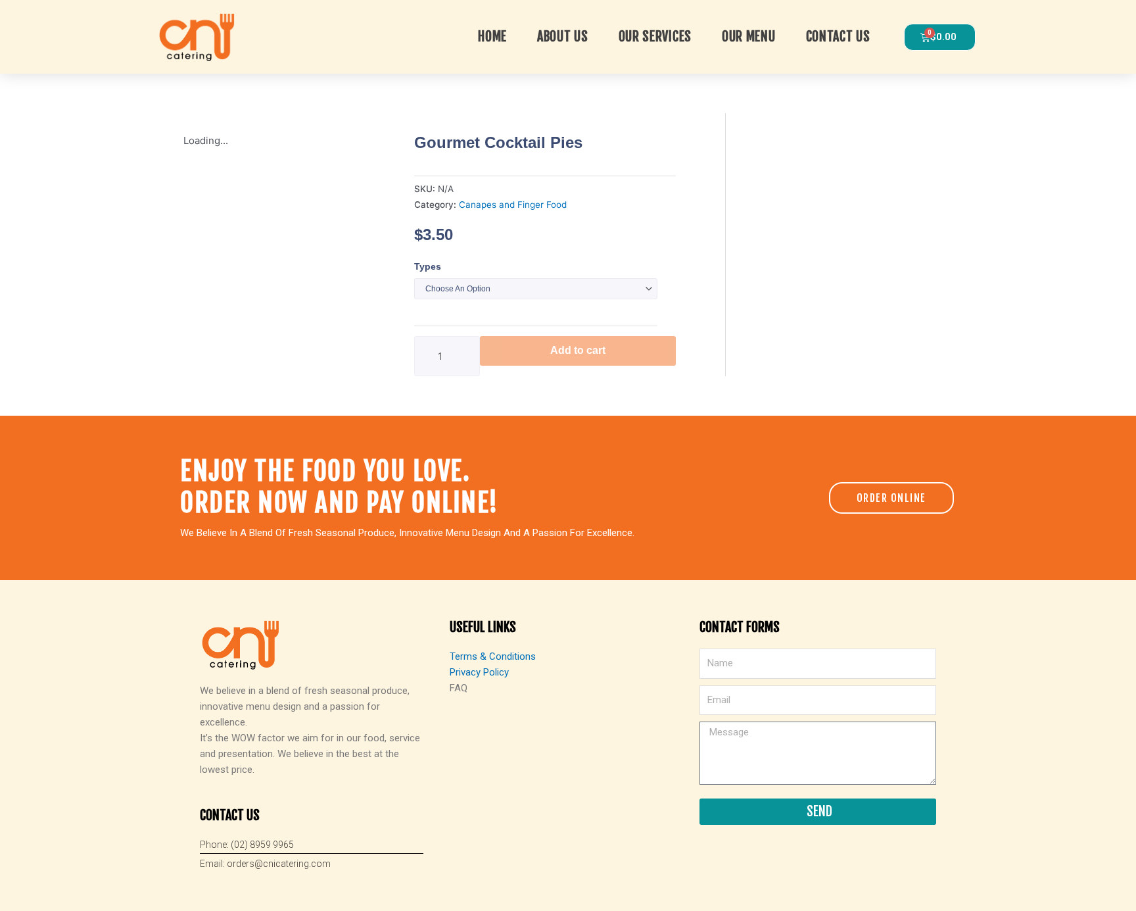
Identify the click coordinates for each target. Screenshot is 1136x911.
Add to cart (577, 350)
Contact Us (838, 36)
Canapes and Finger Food (513, 204)
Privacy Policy (479, 672)
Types (427, 266)
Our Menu (749, 36)
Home (492, 36)
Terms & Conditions (493, 656)
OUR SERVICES (655, 36)
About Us (562, 36)
